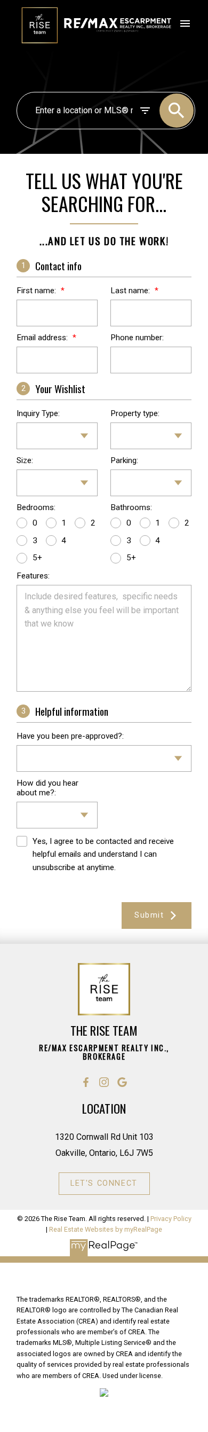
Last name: (131, 290)
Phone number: (137, 337)
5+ (37, 557)
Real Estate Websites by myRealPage (105, 1229)
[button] (86, 1082)
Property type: (134, 413)
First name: (37, 290)
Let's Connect (104, 1183)
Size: (25, 460)
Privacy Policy (170, 1219)
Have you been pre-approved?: (70, 736)
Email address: (43, 337)
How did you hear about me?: (47, 787)
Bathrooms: (131, 507)
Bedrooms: (36, 507)
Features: (33, 576)
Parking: (124, 460)
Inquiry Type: (38, 413)
